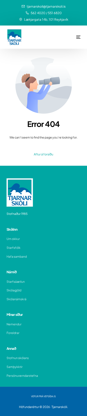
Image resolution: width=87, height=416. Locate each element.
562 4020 (38, 13)
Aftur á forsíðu (43, 154)
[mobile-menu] (72, 37)
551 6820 (55, 13)
